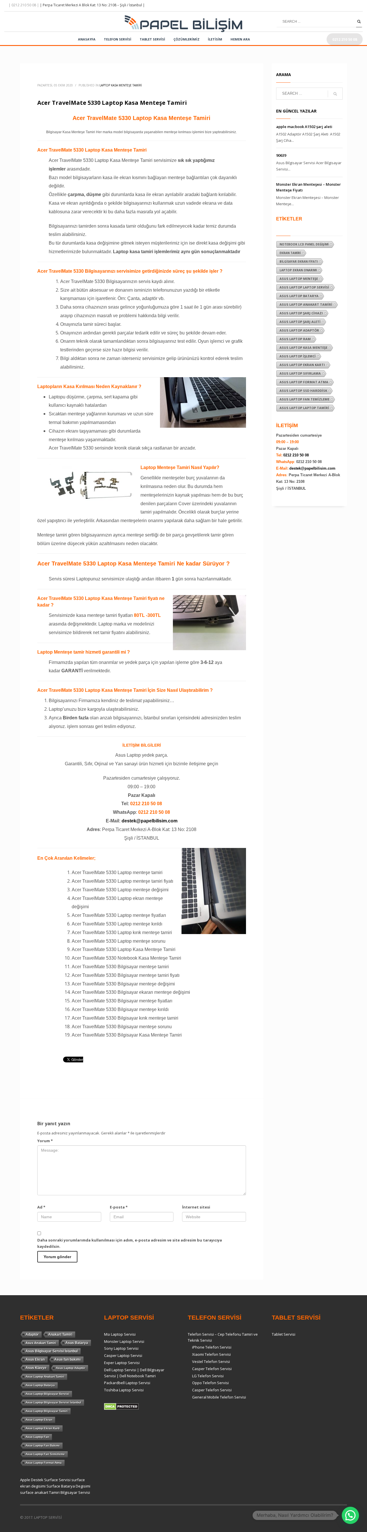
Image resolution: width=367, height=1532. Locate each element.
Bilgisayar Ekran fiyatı (299, 261)
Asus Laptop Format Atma (304, 382)
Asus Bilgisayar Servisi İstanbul (52, 1351)
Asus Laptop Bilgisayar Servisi (47, 1393)
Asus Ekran (35, 1359)
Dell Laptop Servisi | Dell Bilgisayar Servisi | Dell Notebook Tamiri (134, 1372)
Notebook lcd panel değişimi (304, 244)
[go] (359, 21)
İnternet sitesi (196, 1207)
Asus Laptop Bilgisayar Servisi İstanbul (53, 1402)
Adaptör (32, 1334)
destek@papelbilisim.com (149, 820)
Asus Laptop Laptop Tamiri (304, 408)
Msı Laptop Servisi (120, 1334)
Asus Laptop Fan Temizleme (304, 399)
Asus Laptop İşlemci (298, 356)
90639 (281, 155)
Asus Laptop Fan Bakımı (43, 1445)
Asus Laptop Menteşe (299, 278)
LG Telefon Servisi (208, 1375)
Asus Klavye (36, 1368)
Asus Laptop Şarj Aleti (300, 321)
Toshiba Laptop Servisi (124, 1389)
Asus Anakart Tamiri (41, 1343)
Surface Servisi (57, 1479)
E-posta (119, 1207)
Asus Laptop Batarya (299, 296)
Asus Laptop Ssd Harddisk (303, 390)
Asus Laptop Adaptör (299, 330)
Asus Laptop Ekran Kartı (302, 365)
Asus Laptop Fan (37, 1436)
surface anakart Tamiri (40, 1492)
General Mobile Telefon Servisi (219, 1397)
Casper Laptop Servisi (123, 1355)
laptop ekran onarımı (298, 270)
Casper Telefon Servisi (212, 1368)
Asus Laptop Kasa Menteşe (303, 347)
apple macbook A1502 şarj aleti (304, 126)
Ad (41, 1207)
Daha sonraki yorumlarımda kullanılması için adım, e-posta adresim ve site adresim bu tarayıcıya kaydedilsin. (129, 1243)
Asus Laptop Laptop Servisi (304, 287)
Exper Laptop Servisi (122, 1362)
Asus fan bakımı (67, 1359)
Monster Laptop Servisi (124, 1341)
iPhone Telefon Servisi (211, 1347)
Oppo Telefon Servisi (210, 1382)
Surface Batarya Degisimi (68, 1486)
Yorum (45, 1140)
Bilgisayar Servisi (75, 1492)
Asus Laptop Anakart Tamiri (306, 304)
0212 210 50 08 (296, 455)
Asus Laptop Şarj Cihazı (301, 313)
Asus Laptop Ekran (39, 1419)
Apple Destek (31, 1479)
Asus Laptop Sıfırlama (300, 373)
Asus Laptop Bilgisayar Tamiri (47, 1411)
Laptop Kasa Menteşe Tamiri (120, 85)
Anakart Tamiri (60, 1334)
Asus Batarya (76, 1343)
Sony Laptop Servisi (121, 1348)
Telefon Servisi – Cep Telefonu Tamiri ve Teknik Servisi (223, 1337)
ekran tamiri (290, 253)
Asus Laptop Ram (295, 339)
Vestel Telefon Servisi (211, 1361)
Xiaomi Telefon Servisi (211, 1354)
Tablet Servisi (283, 1334)
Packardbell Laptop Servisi (127, 1382)
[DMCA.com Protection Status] (121, 1406)
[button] (350, 1515)
